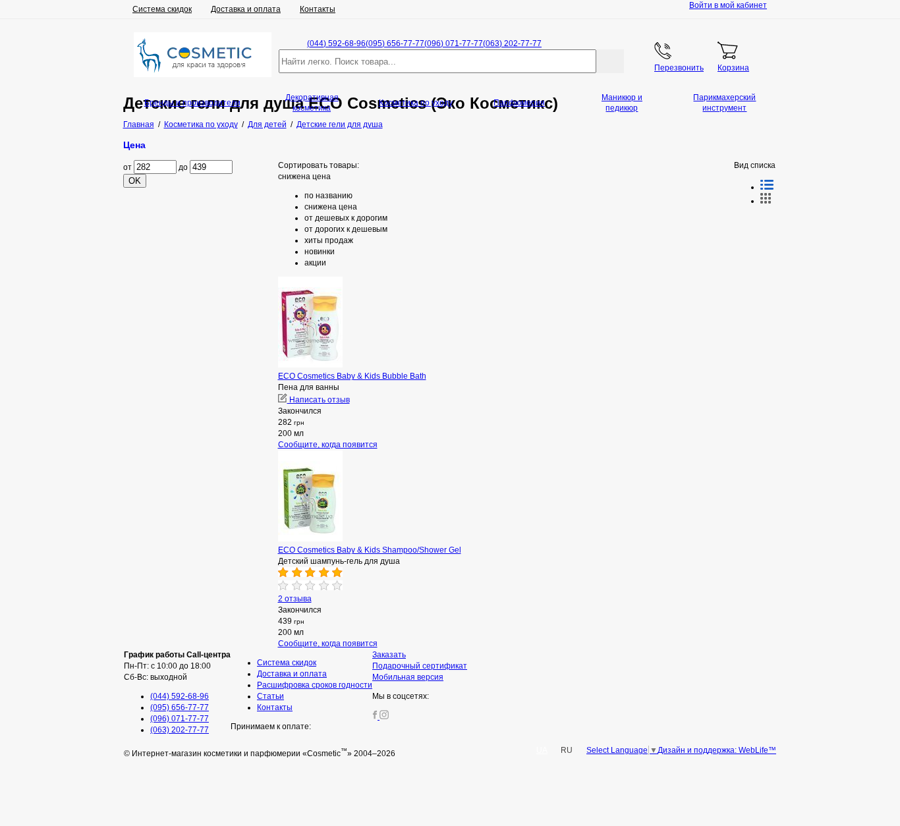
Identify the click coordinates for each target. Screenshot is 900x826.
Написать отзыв (318, 399)
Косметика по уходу (416, 102)
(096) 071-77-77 (453, 43)
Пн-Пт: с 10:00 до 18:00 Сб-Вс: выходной (177, 666)
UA (542, 750)
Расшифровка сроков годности (314, 685)
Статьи (270, 696)
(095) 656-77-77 (395, 43)
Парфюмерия (519, 102)
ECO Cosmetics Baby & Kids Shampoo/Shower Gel (369, 550)
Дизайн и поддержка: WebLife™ (717, 750)
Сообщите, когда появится (328, 444)
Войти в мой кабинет (728, 5)
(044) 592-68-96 (336, 43)
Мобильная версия (407, 677)
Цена (134, 145)
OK (134, 181)
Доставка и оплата (246, 9)
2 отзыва (295, 598)
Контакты (317, 9)
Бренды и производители (192, 102)
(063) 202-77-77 (512, 43)
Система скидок (162, 9)
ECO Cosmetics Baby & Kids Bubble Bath (352, 376)
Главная (138, 124)
